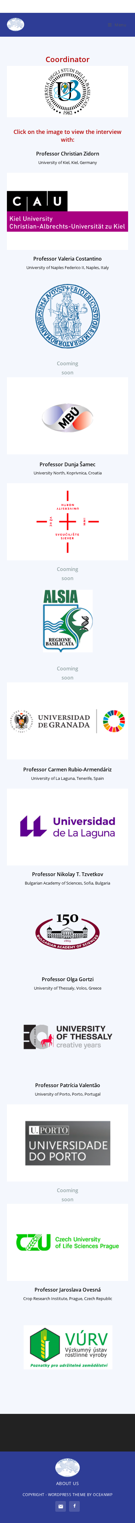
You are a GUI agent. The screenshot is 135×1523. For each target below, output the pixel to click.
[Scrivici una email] (60, 1506)
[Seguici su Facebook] (74, 1506)
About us (67, 1483)
